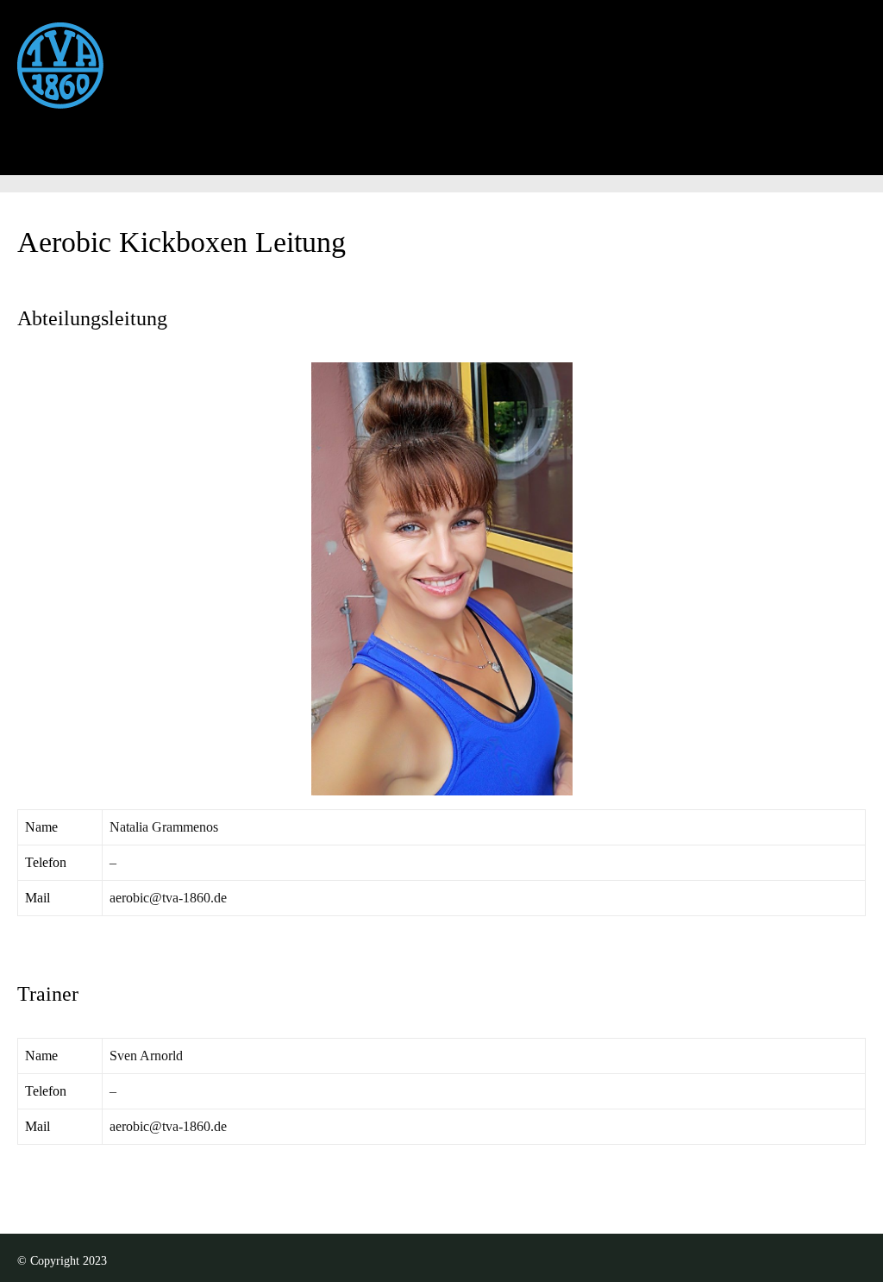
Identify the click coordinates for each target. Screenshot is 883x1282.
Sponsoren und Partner (761, 170)
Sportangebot (324, 170)
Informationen (200, 170)
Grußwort (88, 170)
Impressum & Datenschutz (573, 170)
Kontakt (428, 170)
